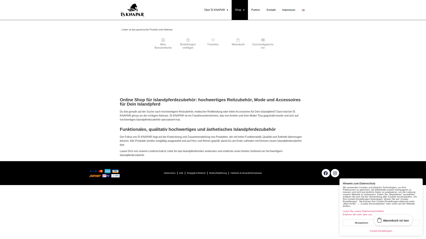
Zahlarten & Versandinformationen (246, 173)
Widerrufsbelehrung (218, 173)
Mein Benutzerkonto (163, 46)
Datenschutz (170, 173)
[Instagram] (335, 173)
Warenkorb (238, 44)
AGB (181, 173)
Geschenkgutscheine (263, 46)
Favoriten (213, 44)
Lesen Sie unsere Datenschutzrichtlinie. (363, 211)
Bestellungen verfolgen (188, 46)
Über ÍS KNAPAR (214, 9)
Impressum (288, 9)
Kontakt (271, 9)
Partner (255, 9)
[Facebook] (326, 173)
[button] (393, 220)
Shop (238, 9)
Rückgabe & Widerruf (196, 173)
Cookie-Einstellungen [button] (381, 231)
